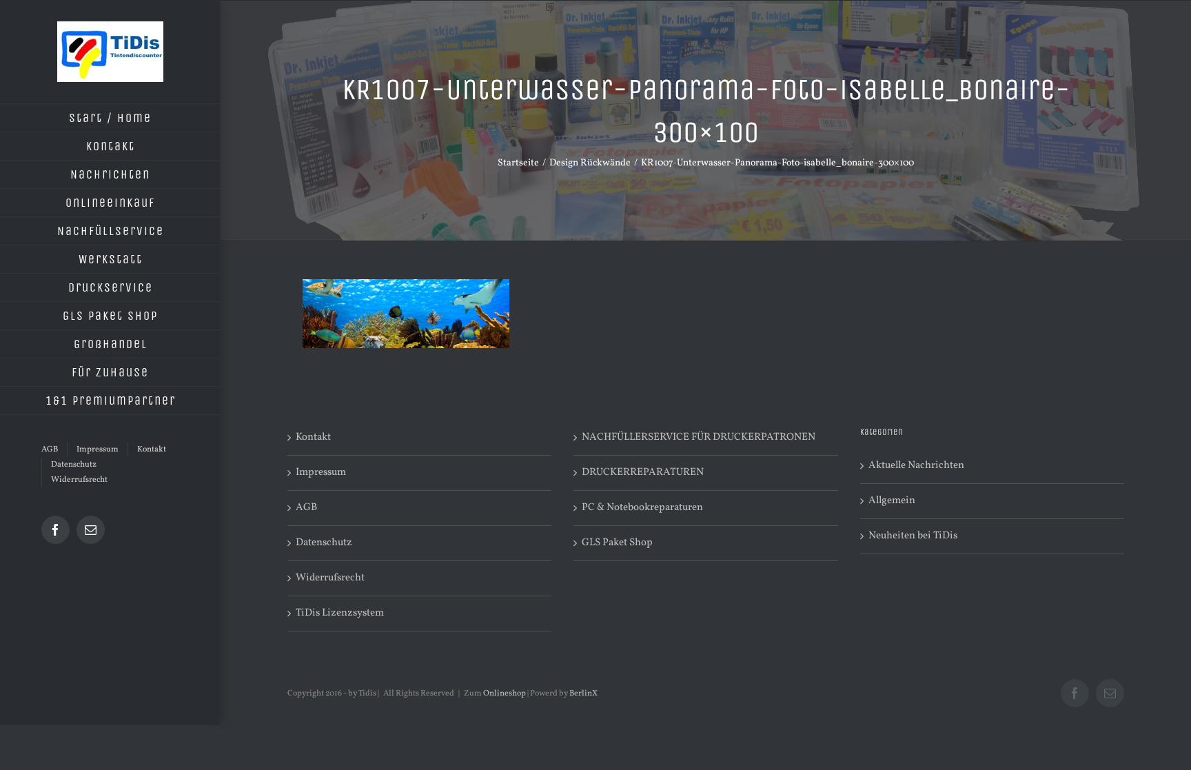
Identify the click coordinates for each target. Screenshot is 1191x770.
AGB (306, 507)
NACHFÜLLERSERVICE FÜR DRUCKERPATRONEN (698, 437)
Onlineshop (504, 693)
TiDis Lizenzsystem (340, 613)
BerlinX (583, 693)
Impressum (321, 472)
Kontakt (313, 437)
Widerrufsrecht (330, 578)
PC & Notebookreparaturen (642, 507)
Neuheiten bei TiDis (912, 536)
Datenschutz (324, 543)
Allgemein (891, 501)
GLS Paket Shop (617, 543)
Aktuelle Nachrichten (916, 465)
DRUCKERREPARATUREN (643, 472)
